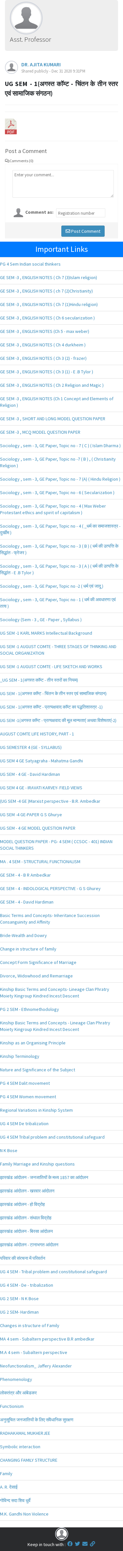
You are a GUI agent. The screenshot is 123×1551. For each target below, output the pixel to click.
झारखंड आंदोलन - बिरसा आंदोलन (26, 1231)
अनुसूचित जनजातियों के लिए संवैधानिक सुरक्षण (36, 1420)
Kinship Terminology (19, 1056)
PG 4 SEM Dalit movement (25, 1083)
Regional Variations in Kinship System (36, 1110)
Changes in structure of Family (29, 1325)
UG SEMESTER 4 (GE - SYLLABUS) (31, 747)
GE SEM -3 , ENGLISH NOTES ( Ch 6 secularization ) (47, 318)
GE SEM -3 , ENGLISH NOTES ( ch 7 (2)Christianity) (46, 291)
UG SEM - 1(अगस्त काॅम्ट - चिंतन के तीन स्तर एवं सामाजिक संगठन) (53, 693)
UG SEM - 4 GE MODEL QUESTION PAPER (37, 828)
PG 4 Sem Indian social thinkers (30, 264)
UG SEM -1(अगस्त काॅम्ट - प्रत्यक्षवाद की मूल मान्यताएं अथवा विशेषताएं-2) (58, 720)
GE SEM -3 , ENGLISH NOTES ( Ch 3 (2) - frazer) (43, 358)
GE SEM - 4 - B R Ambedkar (25, 875)
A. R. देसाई (9, 1487)
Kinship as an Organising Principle (33, 1043)
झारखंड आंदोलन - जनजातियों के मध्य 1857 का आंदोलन (44, 1177)
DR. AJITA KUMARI (41, 64)
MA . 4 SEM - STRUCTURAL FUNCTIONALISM (40, 861)
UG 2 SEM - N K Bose (19, 1298)
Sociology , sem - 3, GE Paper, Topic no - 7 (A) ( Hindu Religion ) (60, 479)
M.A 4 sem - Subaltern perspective (33, 1352)
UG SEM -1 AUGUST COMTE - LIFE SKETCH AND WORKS (51, 666)
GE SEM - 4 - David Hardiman (26, 902)
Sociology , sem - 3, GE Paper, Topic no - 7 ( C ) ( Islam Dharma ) (60, 445)
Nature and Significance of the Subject (37, 1070)
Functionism (12, 1406)
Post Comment (85, 231)
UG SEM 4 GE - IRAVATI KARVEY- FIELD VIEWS (41, 788)
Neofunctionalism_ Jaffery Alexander (36, 1366)
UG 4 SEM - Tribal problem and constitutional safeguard (53, 1272)
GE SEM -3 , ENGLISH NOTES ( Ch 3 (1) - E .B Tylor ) (46, 372)
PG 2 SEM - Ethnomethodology (29, 1009)
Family (6, 1473)
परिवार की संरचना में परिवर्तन (22, 1258)
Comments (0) (21, 160)
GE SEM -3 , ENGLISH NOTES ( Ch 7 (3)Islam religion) (48, 277)
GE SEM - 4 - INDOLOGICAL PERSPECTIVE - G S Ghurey (50, 888)
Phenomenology (16, 1379)
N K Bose (8, 1150)
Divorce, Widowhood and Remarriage (36, 976)
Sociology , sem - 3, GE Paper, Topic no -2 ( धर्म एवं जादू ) (51, 586)
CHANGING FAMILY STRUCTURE (28, 1460)
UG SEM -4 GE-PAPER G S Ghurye (31, 815)
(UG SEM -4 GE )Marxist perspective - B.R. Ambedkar (50, 801)
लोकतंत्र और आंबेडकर (18, 1393)
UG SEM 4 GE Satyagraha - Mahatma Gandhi (41, 761)
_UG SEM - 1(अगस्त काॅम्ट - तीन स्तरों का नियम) (39, 680)
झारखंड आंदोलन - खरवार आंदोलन (27, 1191)
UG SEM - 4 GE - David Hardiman (30, 774)
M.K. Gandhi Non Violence (24, 1514)
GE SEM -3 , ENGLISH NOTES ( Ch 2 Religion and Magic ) (52, 385)
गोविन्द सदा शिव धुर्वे (15, 1500)
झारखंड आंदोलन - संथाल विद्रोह (25, 1218)
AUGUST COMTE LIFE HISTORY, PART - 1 (37, 734)
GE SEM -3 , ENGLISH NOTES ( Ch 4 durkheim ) (43, 345)
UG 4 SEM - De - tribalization (26, 1285)
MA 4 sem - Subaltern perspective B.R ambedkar (47, 1339)
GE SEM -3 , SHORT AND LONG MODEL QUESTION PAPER (52, 419)
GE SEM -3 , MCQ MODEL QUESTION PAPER (40, 432)
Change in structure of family (28, 949)
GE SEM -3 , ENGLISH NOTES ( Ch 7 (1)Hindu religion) (49, 304)
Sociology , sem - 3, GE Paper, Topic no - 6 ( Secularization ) (57, 492)
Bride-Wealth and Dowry (23, 935)
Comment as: (39, 212)
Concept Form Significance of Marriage (38, 962)
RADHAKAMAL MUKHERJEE (25, 1433)
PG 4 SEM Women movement (28, 1097)
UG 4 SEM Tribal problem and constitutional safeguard (52, 1137)
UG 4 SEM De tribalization (24, 1123)
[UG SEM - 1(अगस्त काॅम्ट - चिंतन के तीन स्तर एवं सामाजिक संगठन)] (11, 126)
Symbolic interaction (20, 1447)
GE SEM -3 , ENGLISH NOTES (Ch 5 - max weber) (44, 331)
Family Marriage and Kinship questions (37, 1164)
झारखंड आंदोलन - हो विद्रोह (22, 1204)
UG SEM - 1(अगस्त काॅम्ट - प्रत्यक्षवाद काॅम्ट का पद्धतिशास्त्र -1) (51, 707)
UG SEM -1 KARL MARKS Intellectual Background (46, 633)
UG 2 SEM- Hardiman (19, 1312)
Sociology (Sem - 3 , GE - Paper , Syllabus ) (41, 620)
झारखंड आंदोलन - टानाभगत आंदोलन (29, 1245)
